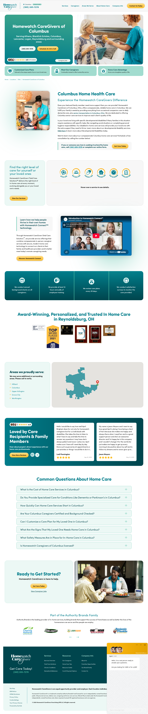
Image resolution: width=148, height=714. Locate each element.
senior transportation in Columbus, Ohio (89, 113)
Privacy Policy (14, 697)
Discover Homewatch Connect (30, 258)
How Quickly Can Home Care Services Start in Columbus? (52, 505)
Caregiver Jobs (62, 60)
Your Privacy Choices (16, 703)
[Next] (78, 637)
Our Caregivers (66, 660)
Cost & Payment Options (69, 671)
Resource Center (67, 667)
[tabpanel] (27, 631)
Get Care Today (120, 146)
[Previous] (70, 637)
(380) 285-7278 (31, 7)
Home (6, 79)
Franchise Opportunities (89, 664)
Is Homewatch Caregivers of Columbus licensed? (47, 545)
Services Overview (49, 660)
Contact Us (85, 671)
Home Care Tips (67, 664)
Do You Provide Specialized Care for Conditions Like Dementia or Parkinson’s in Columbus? (70, 497)
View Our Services (18, 198)
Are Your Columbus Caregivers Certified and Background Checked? (57, 513)
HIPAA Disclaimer (15, 694)
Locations (13, 79)
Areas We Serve (88, 6)
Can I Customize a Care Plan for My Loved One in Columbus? (54, 521)
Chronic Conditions (49, 667)
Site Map (12, 688)
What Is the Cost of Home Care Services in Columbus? (49, 489)
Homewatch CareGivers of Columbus (34, 79)
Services (65, 6)
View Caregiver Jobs (39, 591)
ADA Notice (13, 691)
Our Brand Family (87, 667)
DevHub (19, 706)
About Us (84, 660)
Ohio (19, 79)
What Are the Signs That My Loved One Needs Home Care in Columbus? (59, 529)
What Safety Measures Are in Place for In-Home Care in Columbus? (57, 537)
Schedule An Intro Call (48, 49)
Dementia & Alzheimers (51, 671)
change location (37, 4)
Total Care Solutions (50, 664)
